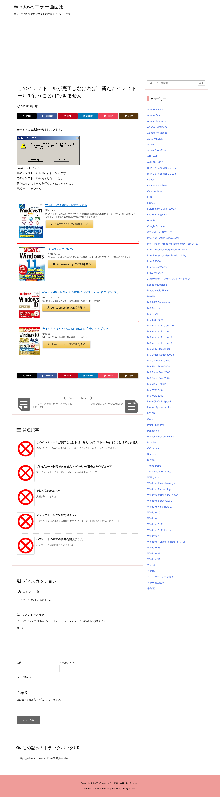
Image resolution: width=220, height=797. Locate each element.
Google (151, 220)
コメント (21, 627)
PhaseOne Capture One (160, 436)
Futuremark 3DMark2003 (161, 208)
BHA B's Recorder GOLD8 (161, 173)
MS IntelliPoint (155, 319)
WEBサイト (153, 477)
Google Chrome (156, 226)
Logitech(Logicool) (157, 284)
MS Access (153, 307)
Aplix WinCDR (155, 138)
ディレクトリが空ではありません (57, 515)
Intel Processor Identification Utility (166, 255)
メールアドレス (67, 662)
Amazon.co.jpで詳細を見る (71, 224)
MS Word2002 (155, 395)
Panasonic (153, 430)
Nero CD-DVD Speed (159, 401)
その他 (151, 570)
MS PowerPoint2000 (158, 372)
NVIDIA (151, 413)
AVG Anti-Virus (155, 161)
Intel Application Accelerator (163, 237)
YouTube (152, 565)
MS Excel (152, 313)
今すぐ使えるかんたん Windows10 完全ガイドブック (75, 328)
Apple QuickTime (156, 150)
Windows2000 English (159, 529)
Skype (151, 459)
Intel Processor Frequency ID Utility (167, 249)
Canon (151, 179)
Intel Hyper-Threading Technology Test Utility (172, 243)
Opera (150, 418)
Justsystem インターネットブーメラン (168, 278)
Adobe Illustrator (156, 121)
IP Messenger (155, 272)
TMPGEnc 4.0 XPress (159, 471)
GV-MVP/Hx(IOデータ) (159, 232)
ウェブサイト (24, 677)
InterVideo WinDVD (158, 267)
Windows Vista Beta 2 (159, 506)
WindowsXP (154, 559)
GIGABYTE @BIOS (157, 214)
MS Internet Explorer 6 (160, 337)
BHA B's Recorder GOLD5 (161, 167)
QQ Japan (153, 448)
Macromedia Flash (157, 290)
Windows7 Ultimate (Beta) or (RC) (166, 541)
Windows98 (154, 553)
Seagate (152, 454)
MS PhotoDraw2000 (158, 366)
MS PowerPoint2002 (158, 378)
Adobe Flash (154, 115)
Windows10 (153, 512)
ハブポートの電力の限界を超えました (59, 539)
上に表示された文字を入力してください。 (39, 699)
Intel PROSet (154, 261)
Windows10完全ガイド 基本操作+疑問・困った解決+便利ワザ (80, 292)
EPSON (151, 197)
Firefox (151, 202)
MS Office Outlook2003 (160, 354)
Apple (150, 144)
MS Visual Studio (156, 383)
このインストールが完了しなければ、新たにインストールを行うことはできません (87, 442)
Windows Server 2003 (159, 500)
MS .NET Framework (158, 302)
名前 (19, 662)
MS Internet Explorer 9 (160, 343)
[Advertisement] (110, 47)
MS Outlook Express (158, 360)
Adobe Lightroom (157, 126)
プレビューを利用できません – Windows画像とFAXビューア (74, 466)
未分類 (151, 588)
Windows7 (153, 535)
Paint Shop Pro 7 (156, 424)
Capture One (154, 191)
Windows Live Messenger (161, 483)
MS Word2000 (155, 389)
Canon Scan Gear (157, 185)
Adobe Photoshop (157, 132)
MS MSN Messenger (158, 348)
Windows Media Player (160, 489)
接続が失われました (48, 490)
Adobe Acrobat (155, 109)
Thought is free (128, 788)
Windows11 (153, 518)
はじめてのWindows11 (62, 248)
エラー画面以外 (155, 582)
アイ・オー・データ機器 (160, 576)
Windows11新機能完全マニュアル (66, 205)
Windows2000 (155, 524)
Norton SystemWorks (159, 407)
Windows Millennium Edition (162, 494)
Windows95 (154, 547)
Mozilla (151, 296)
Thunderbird (154, 465)
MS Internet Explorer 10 (160, 325)
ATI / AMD (152, 156)
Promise (151, 442)
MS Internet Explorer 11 (160, 331)
